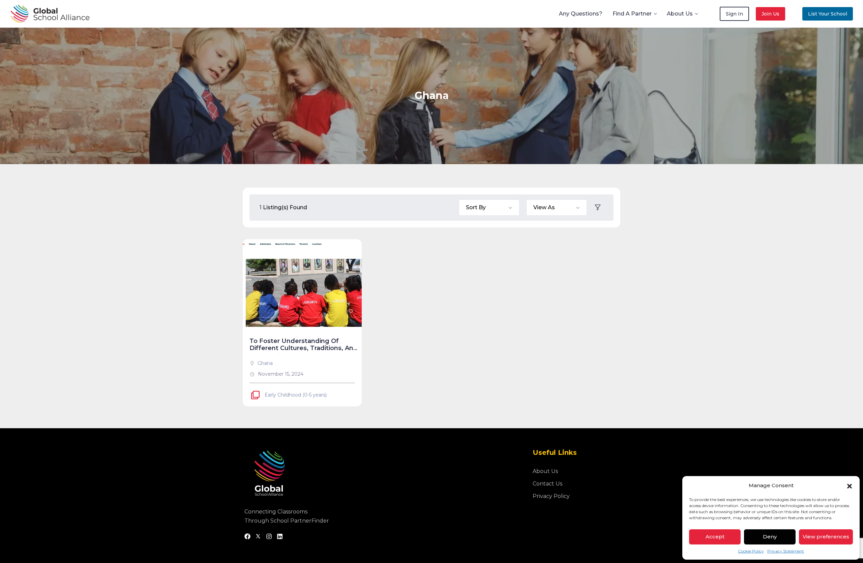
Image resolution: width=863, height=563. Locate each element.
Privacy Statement (785, 551)
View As (544, 207)
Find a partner (632, 13)
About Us (680, 13)
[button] (849, 485)
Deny (770, 536)
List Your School (827, 14)
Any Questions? (580, 13)
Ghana (265, 363)
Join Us (770, 14)
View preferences (826, 536)
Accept (715, 536)
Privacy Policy (551, 496)
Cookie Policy (751, 551)
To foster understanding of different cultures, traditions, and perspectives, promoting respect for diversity (303, 352)
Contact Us (547, 483)
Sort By (476, 207)
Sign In (734, 14)
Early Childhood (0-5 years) (296, 395)
